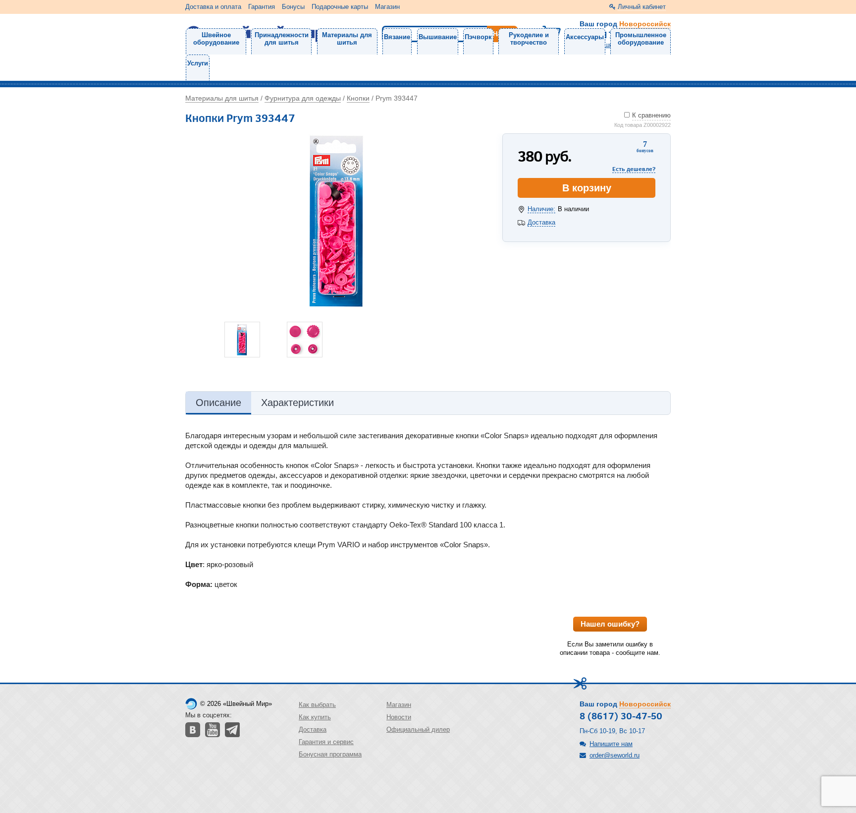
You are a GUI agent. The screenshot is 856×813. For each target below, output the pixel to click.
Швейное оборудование (216, 38)
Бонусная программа (330, 754)
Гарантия (261, 6)
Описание (218, 402)
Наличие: (541, 209)
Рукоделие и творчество (529, 38)
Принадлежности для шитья (282, 38)
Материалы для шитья (347, 38)
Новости (398, 717)
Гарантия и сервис (326, 742)
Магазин (387, 6)
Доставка (541, 222)
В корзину (586, 187)
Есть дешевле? (633, 169)
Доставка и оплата (213, 6)
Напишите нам (611, 744)
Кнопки (358, 98)
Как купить (315, 717)
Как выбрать (317, 704)
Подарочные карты (340, 6)
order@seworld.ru (614, 755)
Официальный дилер (418, 729)
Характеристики (297, 402)
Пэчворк (478, 37)
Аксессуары (585, 37)
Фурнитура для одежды (303, 98)
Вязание (397, 37)
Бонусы (293, 6)
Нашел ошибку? (610, 624)
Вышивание (438, 37)
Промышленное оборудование (640, 38)
